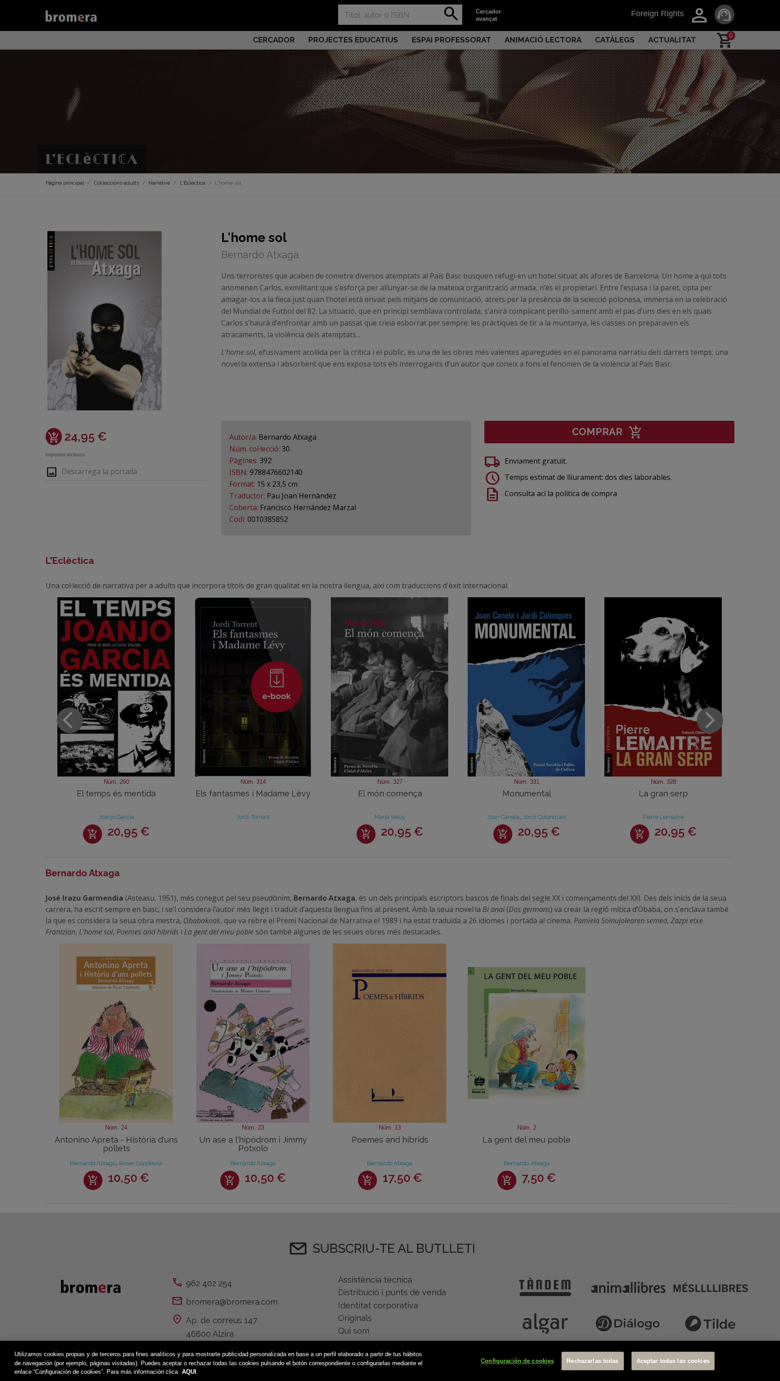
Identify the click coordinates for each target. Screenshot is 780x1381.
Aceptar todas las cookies (673, 1361)
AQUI (189, 1371)
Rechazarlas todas (592, 1361)
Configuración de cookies (517, 1361)
